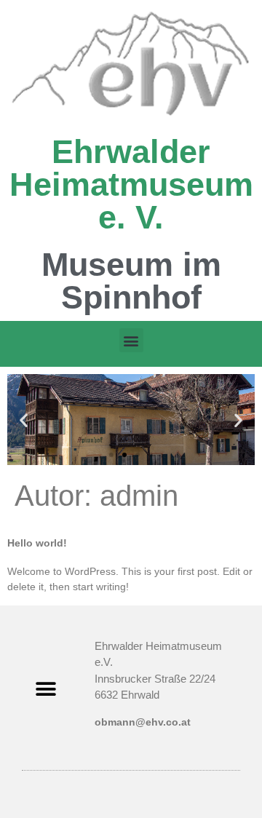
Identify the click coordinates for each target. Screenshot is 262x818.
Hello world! (37, 543)
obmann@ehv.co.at (143, 722)
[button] (131, 340)
